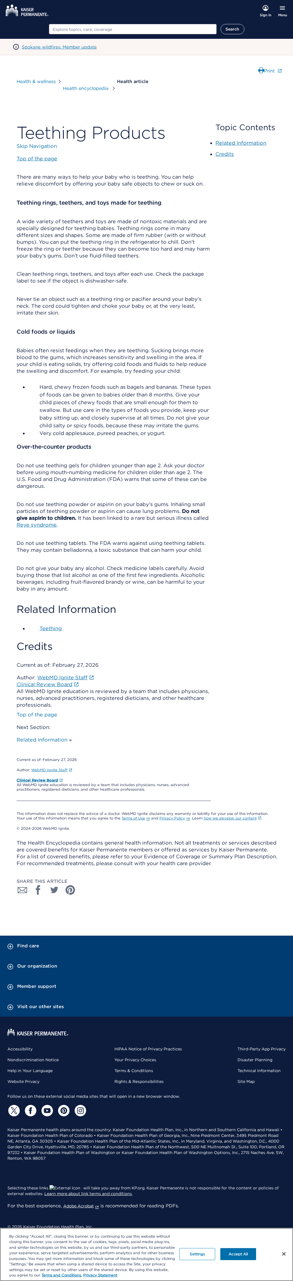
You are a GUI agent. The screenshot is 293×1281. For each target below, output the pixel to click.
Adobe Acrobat (78, 1206)
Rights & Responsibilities (139, 1081)
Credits (224, 154)
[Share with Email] (22, 890)
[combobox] (133, 29)
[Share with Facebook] (38, 890)
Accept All (238, 1254)
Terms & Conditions (133, 1070)
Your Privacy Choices (135, 1060)
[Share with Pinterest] (70, 890)
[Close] (284, 1254)
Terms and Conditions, (61, 1275)
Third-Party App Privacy (261, 1049)
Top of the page (37, 715)
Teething (50, 628)
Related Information (42, 740)
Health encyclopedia (86, 88)
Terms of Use (133, 818)
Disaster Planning (254, 1060)
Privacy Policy (172, 818)
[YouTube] (46, 1110)
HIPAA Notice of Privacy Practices (148, 1049)
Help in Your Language (30, 1070)
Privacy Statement (100, 1275)
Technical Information (259, 1070)
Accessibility (20, 1049)
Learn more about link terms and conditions (88, 1193)
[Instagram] (79, 1110)
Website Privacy (23, 1081)
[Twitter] (13, 1110)
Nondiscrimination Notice (33, 1060)
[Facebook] (29, 1110)
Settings (197, 1254)
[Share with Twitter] (54, 890)
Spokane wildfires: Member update (59, 47)
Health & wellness (36, 81)
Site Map (246, 1081)
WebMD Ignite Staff (49, 770)
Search (232, 29)
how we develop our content (230, 818)
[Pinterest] (63, 1110)
